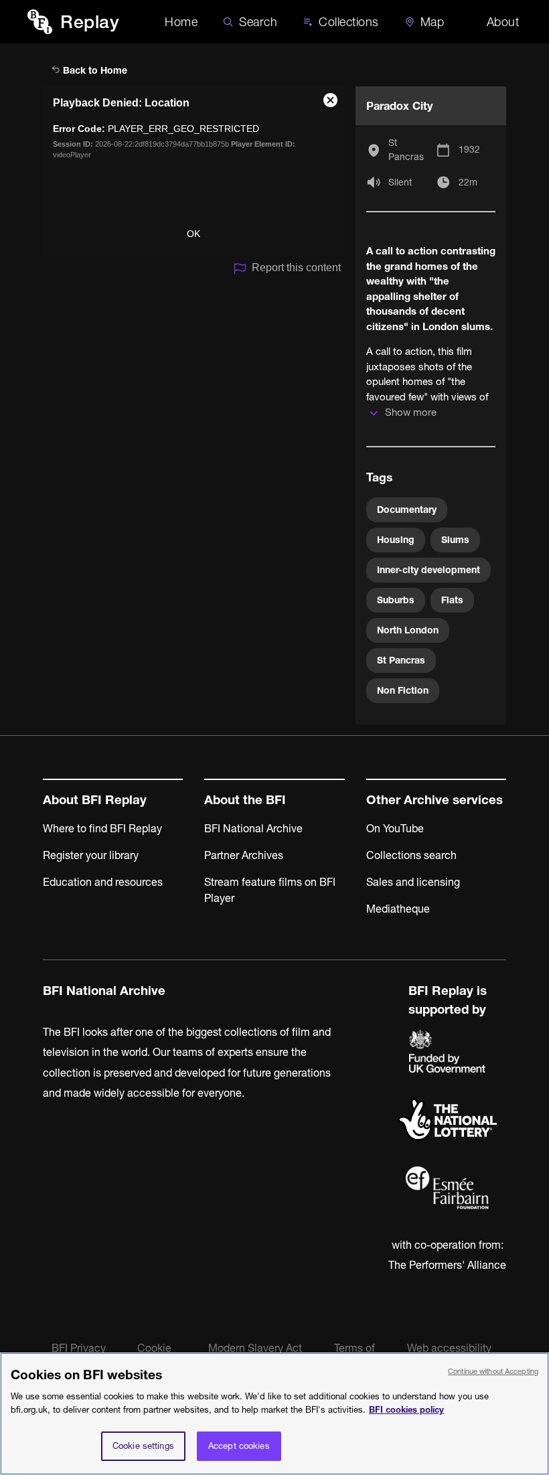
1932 (469, 149)
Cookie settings (143, 1445)
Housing (395, 540)
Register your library (91, 855)
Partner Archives (243, 855)
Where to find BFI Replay (102, 828)
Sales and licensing (413, 881)
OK (193, 233)
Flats (452, 600)
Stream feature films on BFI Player (269, 890)
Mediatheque (398, 908)
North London (408, 630)
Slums (455, 540)
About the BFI (245, 799)
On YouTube (395, 828)
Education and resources (103, 881)
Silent (400, 182)
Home (181, 21)
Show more (411, 412)
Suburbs (395, 600)
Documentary (407, 509)
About (503, 21)
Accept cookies (239, 1445)
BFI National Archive (253, 828)
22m (468, 182)
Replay (89, 22)
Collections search (411, 855)
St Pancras (406, 150)
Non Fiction (402, 690)
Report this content (296, 267)
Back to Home (93, 70)
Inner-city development (428, 570)
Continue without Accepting (493, 1371)
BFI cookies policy (406, 1409)
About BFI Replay (95, 799)
